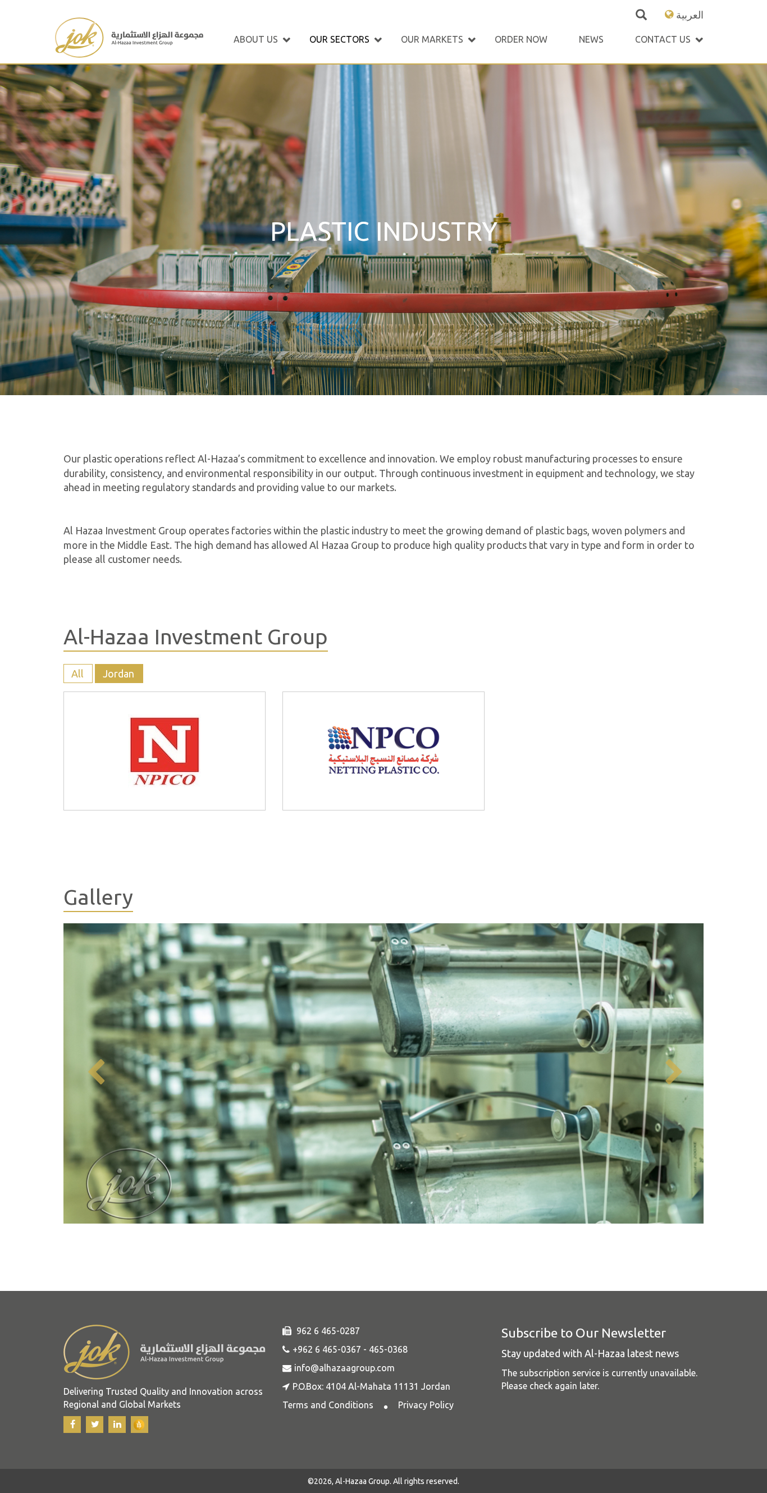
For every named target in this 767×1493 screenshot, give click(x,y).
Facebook (72, 1424)
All (77, 673)
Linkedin (117, 1424)
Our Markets (432, 39)
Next (672, 1072)
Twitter (94, 1424)
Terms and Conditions (327, 1405)
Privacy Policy (426, 1405)
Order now (521, 39)
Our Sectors (339, 39)
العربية (690, 14)
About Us (256, 39)
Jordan (118, 673)
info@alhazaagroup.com (344, 1368)
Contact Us (663, 39)
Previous (94, 1072)
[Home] (129, 39)
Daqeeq (139, 1424)
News (591, 39)
